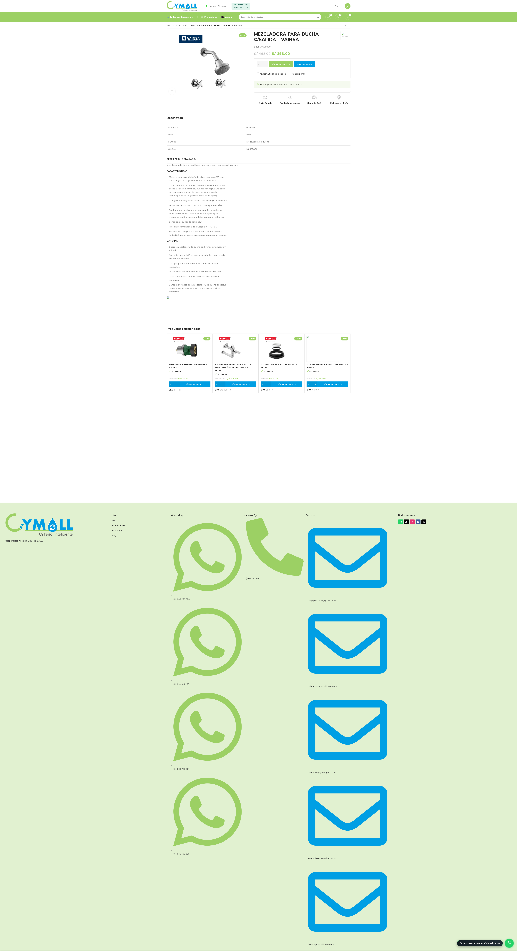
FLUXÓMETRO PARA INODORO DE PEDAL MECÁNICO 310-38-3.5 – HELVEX (233, 367)
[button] (190, 384)
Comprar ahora (304, 64)
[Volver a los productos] (345, 25)
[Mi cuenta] (347, 6)
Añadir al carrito (281, 64)
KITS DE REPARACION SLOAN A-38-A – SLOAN (327, 366)
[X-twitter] (423, 521)
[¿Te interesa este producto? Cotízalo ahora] (509, 943)
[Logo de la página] (182, 6)
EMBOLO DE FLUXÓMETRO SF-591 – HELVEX (188, 366)
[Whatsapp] (400, 521)
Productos (117, 530)
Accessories (181, 25)
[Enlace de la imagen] (39, 524)
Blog (114, 535)
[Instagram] (412, 521)
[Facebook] (418, 521)
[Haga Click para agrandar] (172, 91)
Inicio (169, 25)
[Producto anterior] (342, 25)
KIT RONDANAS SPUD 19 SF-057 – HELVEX (279, 366)
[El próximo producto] (348, 25)
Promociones (118, 525)
